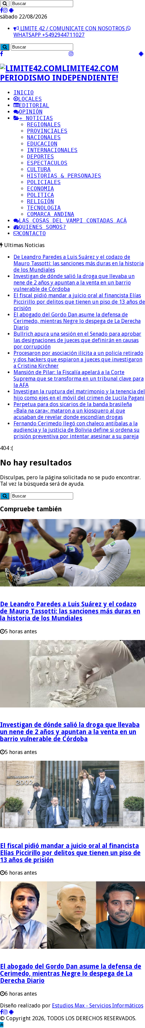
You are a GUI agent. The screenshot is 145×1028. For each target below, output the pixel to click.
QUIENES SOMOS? (42, 227)
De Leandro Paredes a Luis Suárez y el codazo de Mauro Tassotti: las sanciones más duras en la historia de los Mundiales (78, 263)
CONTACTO (32, 233)
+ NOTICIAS (36, 118)
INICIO (23, 92)
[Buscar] (4, 3)
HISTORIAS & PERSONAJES (64, 176)
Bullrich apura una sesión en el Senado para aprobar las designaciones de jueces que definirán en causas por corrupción (77, 340)
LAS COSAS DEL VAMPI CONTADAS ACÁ (73, 220)
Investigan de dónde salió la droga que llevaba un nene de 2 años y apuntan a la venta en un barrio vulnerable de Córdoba (74, 282)
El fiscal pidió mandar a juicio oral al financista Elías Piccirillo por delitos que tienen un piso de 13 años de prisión (79, 301)
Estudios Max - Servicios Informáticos (97, 1005)
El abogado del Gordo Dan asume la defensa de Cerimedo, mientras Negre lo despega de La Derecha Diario (77, 321)
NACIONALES (44, 137)
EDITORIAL (34, 105)
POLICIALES (44, 182)
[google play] (11, 10)
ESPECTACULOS (47, 163)
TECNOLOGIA (44, 208)
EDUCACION (42, 144)
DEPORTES (40, 156)
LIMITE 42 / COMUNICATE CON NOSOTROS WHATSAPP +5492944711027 (69, 31)
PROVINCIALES (47, 131)
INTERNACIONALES (52, 150)
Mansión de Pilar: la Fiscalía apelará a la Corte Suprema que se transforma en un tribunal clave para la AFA (78, 378)
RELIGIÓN (40, 201)
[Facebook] (1, 10)
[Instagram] (5, 10)
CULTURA (39, 169)
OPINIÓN (30, 112)
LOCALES (30, 99)
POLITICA (40, 195)
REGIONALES (44, 124)
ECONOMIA (40, 188)
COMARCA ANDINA (50, 214)
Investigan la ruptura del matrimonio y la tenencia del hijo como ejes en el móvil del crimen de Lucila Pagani (79, 394)
